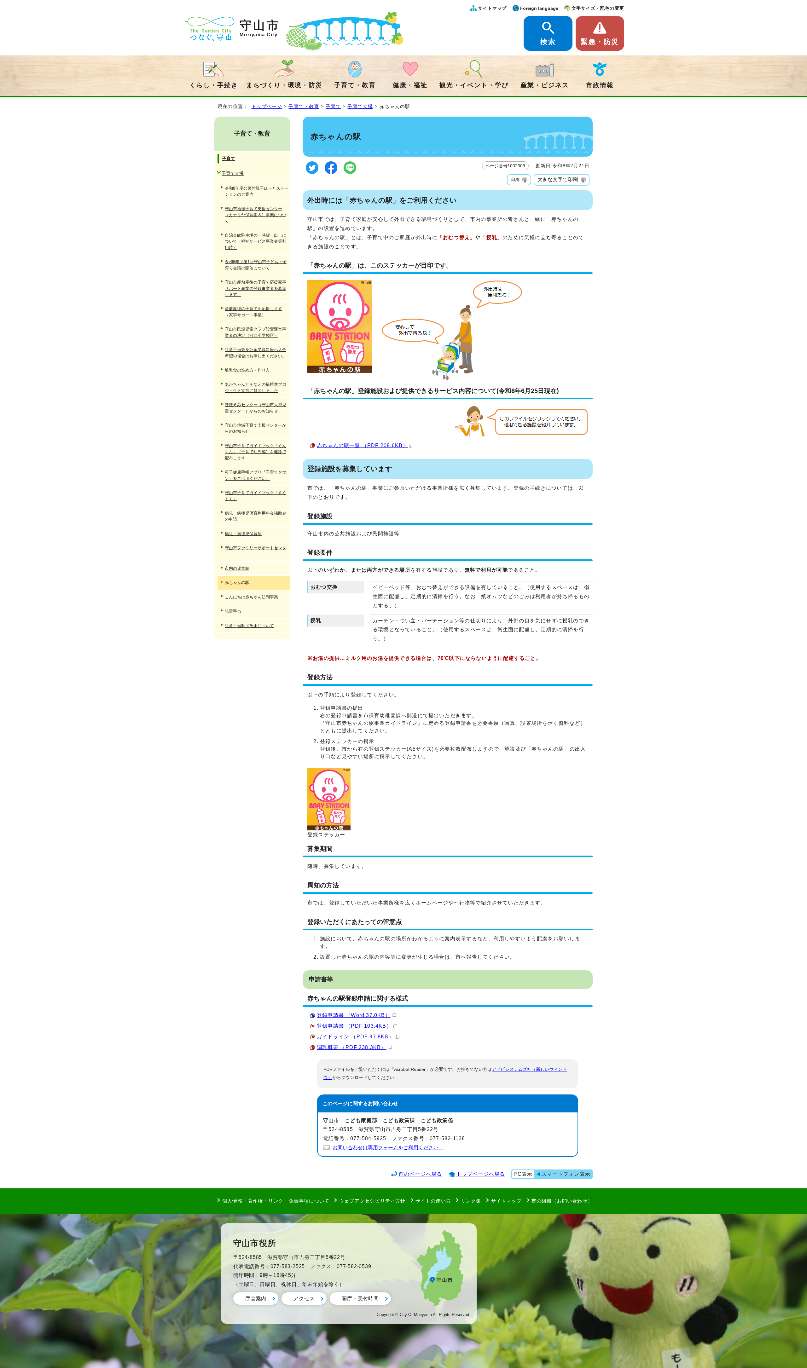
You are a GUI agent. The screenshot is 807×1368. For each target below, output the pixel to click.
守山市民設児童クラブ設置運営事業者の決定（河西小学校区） (255, 332)
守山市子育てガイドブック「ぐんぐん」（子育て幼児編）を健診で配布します (255, 451)
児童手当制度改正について (249, 625)
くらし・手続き (213, 85)
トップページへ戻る (480, 1174)
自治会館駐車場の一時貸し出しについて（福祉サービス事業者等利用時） (255, 241)
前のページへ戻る (420, 1174)
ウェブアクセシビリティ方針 (372, 1200)
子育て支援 (360, 106)
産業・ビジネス (544, 85)
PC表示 (523, 1174)
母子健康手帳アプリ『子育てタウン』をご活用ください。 (255, 475)
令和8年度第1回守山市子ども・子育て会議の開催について (256, 264)
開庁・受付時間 (360, 1298)
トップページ (267, 106)
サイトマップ (492, 8)
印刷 (515, 179)
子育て (333, 106)
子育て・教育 (355, 85)
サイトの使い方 (433, 1200)
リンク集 (471, 1200)
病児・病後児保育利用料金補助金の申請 (255, 516)
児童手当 (233, 611)
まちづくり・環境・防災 (284, 85)
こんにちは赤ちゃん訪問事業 (251, 597)
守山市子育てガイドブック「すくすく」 (255, 495)
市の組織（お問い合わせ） (562, 1200)
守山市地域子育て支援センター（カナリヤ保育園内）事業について (255, 214)
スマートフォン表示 (566, 1174)
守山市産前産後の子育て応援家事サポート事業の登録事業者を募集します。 (255, 288)
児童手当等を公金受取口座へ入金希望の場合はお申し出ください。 (255, 352)
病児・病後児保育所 (243, 533)
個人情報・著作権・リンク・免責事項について (275, 1200)
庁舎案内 (255, 1298)
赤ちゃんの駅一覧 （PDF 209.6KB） (362, 445)
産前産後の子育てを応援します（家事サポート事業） (253, 311)
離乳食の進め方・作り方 (247, 370)
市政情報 (600, 85)
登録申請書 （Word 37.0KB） (354, 1015)
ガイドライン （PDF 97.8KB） (355, 1036)
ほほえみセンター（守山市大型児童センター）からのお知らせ (255, 407)
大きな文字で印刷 (557, 179)
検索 (547, 42)
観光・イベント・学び (474, 85)
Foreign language (539, 8)
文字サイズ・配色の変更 (598, 8)
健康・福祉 (410, 85)
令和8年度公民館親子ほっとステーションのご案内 (256, 191)
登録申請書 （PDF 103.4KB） (354, 1026)
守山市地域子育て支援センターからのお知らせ (255, 428)
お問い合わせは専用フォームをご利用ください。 (388, 1147)
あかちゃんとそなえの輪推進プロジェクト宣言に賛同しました (255, 387)
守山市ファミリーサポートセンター (255, 550)
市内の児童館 (237, 568)
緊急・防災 (600, 42)
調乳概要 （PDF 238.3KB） (351, 1047)
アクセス (304, 1298)
